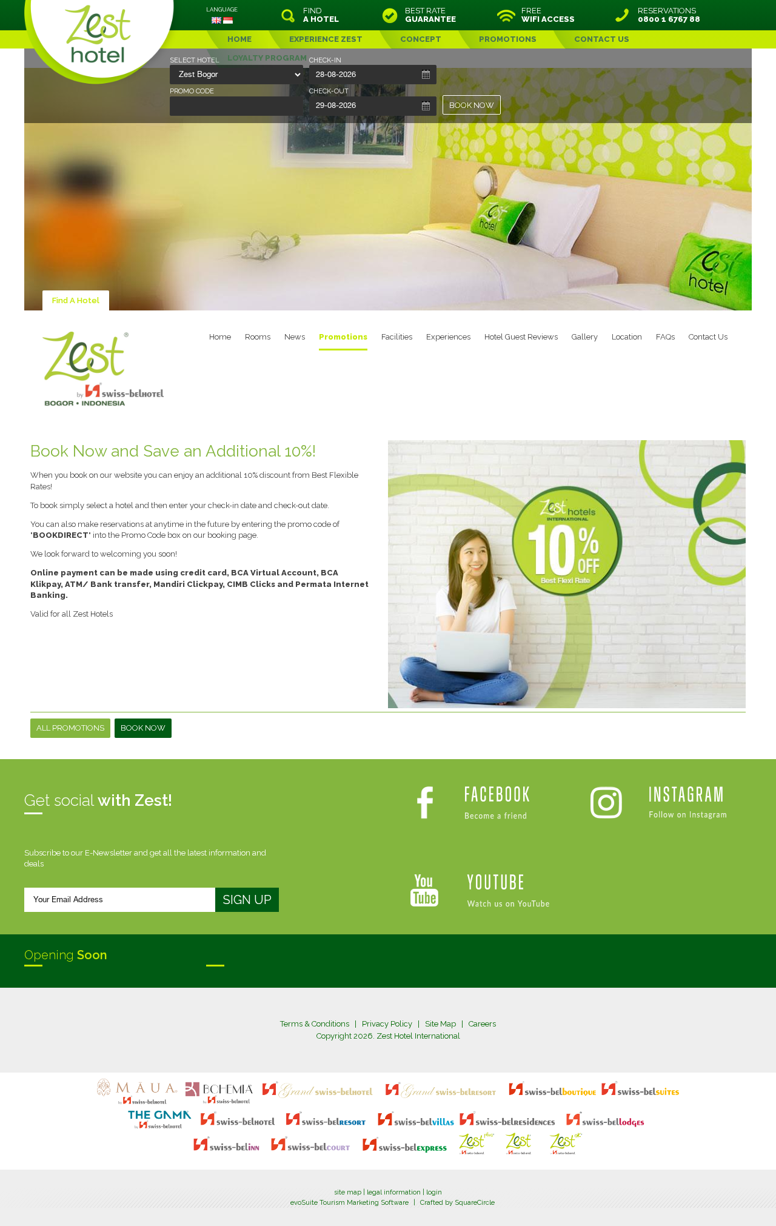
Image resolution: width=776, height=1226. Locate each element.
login (434, 1192)
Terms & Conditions (314, 1023)
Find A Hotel (75, 300)
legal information (394, 1192)
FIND (321, 15)
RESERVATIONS (669, 15)
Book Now (143, 727)
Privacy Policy (387, 1023)
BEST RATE (430, 15)
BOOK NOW (471, 105)
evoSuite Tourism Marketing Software (349, 1203)
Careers (482, 1023)
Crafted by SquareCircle (457, 1203)
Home (220, 336)
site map (347, 1192)
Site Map (440, 1023)
